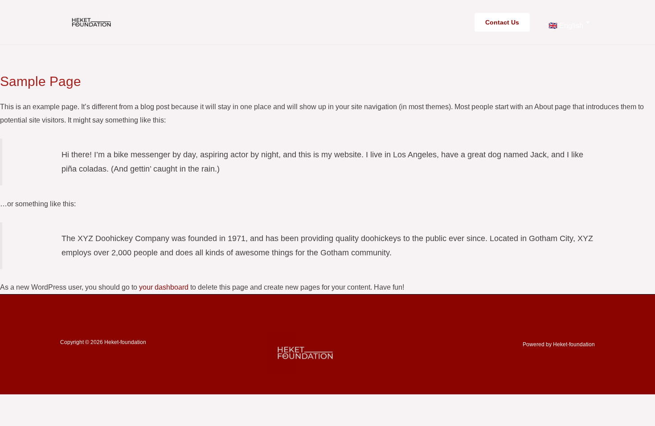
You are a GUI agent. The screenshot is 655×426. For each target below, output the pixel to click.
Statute (446, 22)
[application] (415, 22)
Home (312, 22)
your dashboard (163, 287)
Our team (352, 22)
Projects (397, 22)
